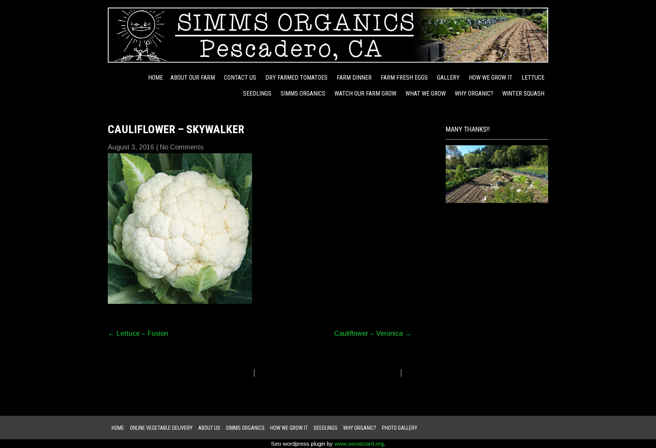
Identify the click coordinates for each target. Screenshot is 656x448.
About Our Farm (192, 77)
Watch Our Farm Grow (365, 93)
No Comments (181, 147)
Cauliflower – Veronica (373, 333)
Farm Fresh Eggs (404, 77)
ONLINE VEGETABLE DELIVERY (161, 428)
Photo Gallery (399, 428)
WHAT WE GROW (425, 93)
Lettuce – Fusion (138, 333)
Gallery (448, 77)
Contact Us (240, 77)
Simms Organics (303, 93)
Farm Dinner (354, 77)
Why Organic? (474, 93)
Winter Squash (523, 93)
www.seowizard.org (359, 443)
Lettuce (533, 77)
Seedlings (257, 93)
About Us (209, 428)
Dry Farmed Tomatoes (296, 77)
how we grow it (490, 77)
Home (155, 77)
